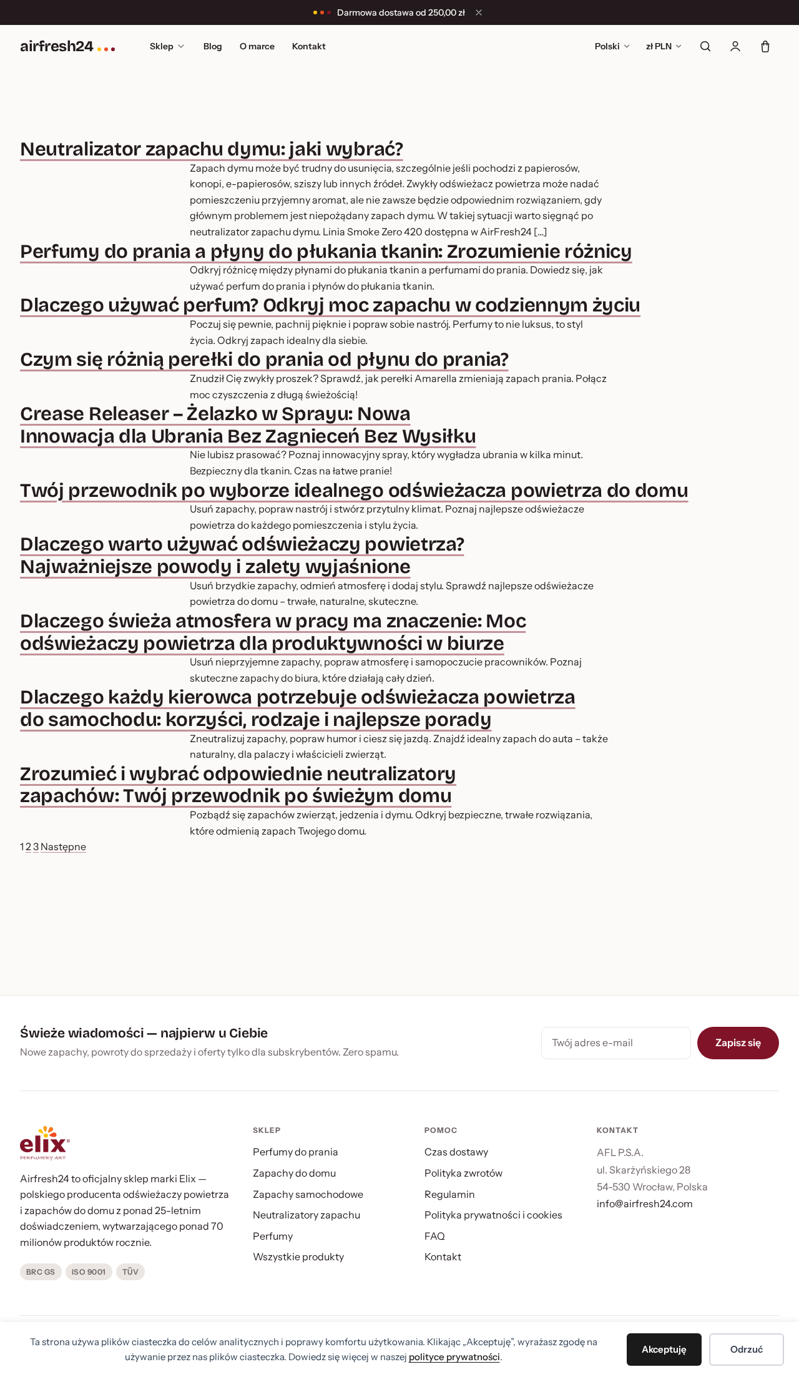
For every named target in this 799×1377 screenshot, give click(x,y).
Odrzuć (746, 1349)
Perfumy (273, 1236)
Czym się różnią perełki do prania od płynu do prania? (264, 359)
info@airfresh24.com (645, 1203)
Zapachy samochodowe (308, 1194)
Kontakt (309, 46)
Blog (212, 46)
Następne (63, 846)
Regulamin (449, 1194)
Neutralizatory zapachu (306, 1214)
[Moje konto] (735, 46)
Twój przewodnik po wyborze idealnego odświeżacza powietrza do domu (354, 490)
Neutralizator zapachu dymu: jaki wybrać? (211, 148)
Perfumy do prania (295, 1151)
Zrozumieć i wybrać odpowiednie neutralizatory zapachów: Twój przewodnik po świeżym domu (238, 785)
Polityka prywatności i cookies (493, 1214)
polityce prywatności (454, 1357)
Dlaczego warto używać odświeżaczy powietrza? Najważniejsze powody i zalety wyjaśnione (242, 555)
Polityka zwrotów (463, 1173)
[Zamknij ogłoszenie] (478, 12)
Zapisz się (738, 1042)
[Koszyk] (765, 46)
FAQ (434, 1236)
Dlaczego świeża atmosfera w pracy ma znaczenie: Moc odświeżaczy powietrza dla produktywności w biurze (273, 632)
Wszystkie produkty (298, 1256)
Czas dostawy (456, 1151)
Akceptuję (664, 1349)
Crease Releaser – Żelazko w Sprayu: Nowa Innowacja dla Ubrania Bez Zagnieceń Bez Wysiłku (248, 425)
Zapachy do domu (294, 1173)
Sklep (162, 46)
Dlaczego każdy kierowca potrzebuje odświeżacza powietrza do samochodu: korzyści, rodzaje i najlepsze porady (298, 708)
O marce (257, 46)
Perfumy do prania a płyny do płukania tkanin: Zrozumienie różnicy (326, 251)
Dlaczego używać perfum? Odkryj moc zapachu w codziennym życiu (330, 304)
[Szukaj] (705, 46)
